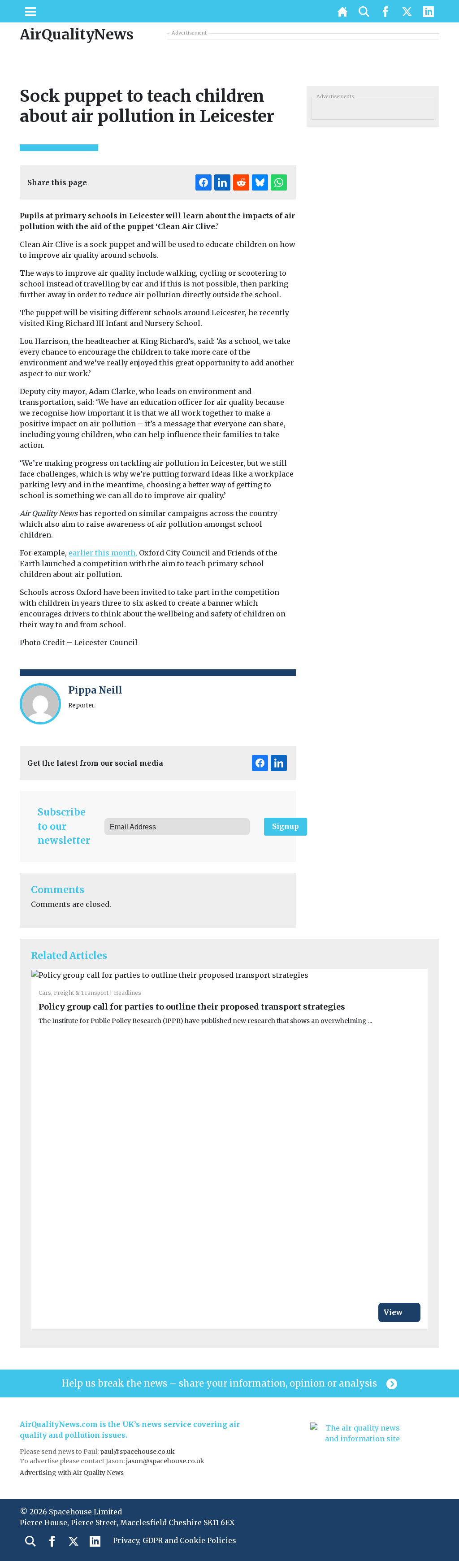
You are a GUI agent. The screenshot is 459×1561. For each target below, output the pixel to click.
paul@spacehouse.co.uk (138, 1452)
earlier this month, (103, 552)
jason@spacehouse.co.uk (166, 1461)
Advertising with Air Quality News (72, 1473)
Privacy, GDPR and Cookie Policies (174, 1540)
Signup (285, 826)
